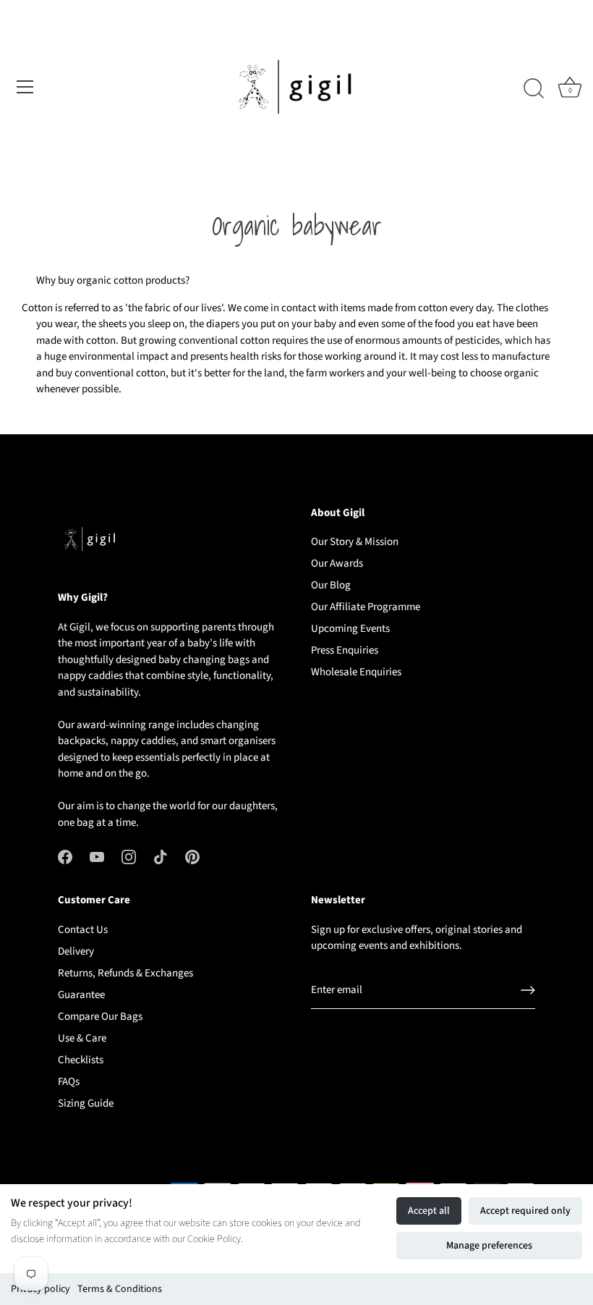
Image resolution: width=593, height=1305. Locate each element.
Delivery (76, 951)
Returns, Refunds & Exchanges (125, 973)
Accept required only (525, 1211)
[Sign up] (528, 990)
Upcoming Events (350, 628)
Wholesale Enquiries (356, 672)
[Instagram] (128, 855)
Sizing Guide (86, 1103)
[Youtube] (97, 855)
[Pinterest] (192, 855)
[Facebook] (65, 855)
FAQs (69, 1081)
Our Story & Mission (354, 541)
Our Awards (337, 563)
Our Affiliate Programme (365, 607)
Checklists (80, 1060)
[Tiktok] (160, 855)
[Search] (534, 89)
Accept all (429, 1211)
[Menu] (25, 87)
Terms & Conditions (119, 1289)
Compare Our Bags (100, 1016)
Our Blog (331, 585)
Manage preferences (489, 1245)
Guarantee (81, 994)
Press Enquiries (344, 650)
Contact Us (83, 929)
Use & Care (82, 1038)
